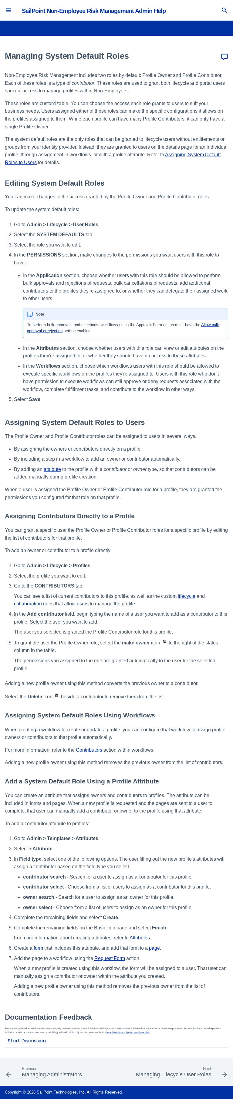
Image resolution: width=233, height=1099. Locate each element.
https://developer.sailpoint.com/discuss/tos (128, 1032)
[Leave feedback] (224, 57)
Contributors (89, 750)
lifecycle (186, 596)
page (154, 948)
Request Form (109, 958)
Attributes (140, 937)
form (38, 948)
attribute (52, 469)
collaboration (28, 603)
